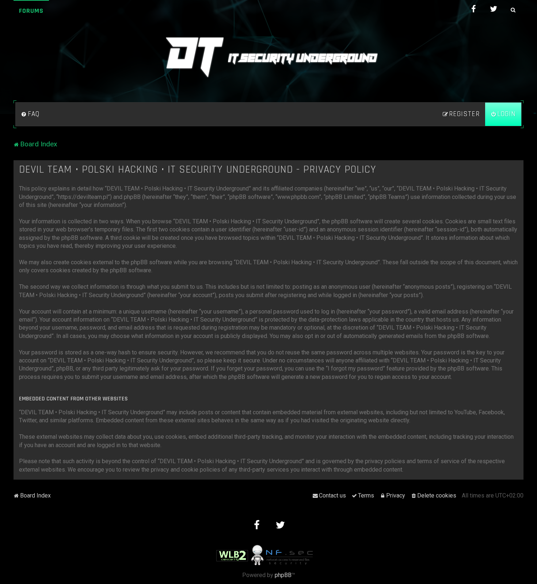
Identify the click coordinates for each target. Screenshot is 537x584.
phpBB (283, 575)
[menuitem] (30, 114)
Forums (31, 11)
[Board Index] (268, 57)
